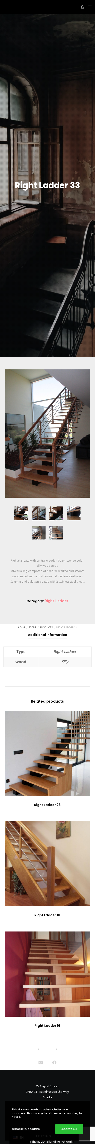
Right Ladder (56, 601)
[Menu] (88, 7)
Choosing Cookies (26, 1129)
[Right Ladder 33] (40, 1063)
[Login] (81, 7)
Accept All (69, 1129)
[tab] (47, 634)
